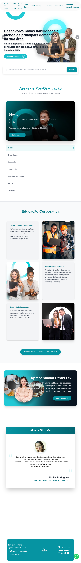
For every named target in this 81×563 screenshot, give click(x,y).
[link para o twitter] (65, 553)
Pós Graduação (37, 6)
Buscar (71, 69)
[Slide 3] (42, 59)
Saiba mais (16, 135)
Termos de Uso (14, 554)
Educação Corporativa (54, 6)
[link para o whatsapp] (72, 553)
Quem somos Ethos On (17, 548)
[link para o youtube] (68, 553)
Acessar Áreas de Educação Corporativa (39, 352)
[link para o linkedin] (62, 553)
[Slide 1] (38, 59)
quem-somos (61, 398)
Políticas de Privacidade (18, 551)
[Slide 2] (40, 59)
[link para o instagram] (59, 553)
